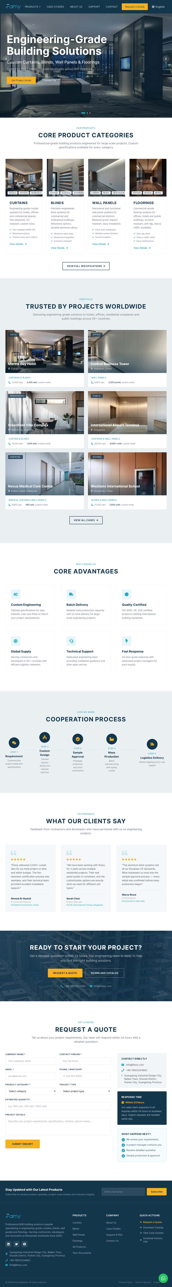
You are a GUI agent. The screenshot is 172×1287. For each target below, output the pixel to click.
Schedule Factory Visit (152, 1240)
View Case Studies (153, 1232)
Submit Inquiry (22, 1143)
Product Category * (18, 1084)
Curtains (77, 1222)
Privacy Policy (125, 1282)
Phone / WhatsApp (71, 1069)
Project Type (68, 1084)
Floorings (77, 1240)
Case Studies (55, 6)
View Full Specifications (84, 266)
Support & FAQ (114, 1234)
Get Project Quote (21, 80)
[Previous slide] (6, 58)
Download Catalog (104, 973)
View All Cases (84, 520)
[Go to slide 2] (87, 113)
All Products (79, 1246)
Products (31, 6)
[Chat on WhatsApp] (163, 1278)
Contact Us (50, 80)
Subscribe (157, 1191)
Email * (9, 1069)
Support (94, 6)
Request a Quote (134, 6)
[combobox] (158, 6)
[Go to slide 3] (90, 113)
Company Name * (15, 1054)
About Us (76, 6)
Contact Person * (71, 1054)
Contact (112, 6)
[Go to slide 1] (83, 113)
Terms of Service (143, 1282)
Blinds (76, 1228)
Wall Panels (79, 1234)
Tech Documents (82, 1252)
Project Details (15, 1114)
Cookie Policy (160, 1282)
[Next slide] (166, 58)
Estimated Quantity (17, 1099)
